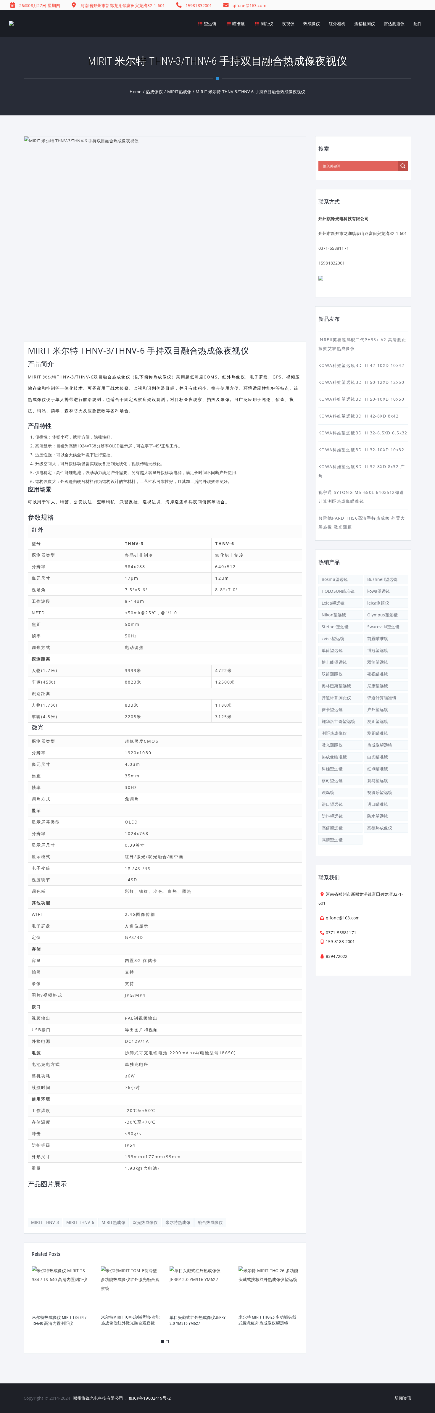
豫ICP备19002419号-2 (150, 1398)
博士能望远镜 (334, 662)
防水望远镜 (377, 816)
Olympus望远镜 (382, 615)
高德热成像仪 (379, 828)
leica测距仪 (378, 603)
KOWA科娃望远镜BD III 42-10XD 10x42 (361, 365)
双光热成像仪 (145, 1222)
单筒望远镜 (332, 650)
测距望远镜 (377, 721)
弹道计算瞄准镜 (382, 697)
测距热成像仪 (334, 733)
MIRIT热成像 (113, 1222)
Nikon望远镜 (334, 615)
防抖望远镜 (332, 816)
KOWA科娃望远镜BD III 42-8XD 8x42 (358, 416)
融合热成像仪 (210, 1222)
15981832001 (331, 263)
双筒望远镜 (377, 662)
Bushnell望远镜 (382, 579)
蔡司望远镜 (332, 780)
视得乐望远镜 (379, 792)
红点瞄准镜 (377, 768)
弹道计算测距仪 (336, 697)
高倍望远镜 (332, 828)
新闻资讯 (402, 1398)
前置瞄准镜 (377, 638)
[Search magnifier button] (403, 166)
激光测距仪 (332, 745)
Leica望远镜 (333, 603)
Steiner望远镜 (335, 626)
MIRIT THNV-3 (45, 1222)
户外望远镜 (377, 709)
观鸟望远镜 (377, 780)
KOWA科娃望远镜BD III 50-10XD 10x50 (361, 399)
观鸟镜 (328, 792)
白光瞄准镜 (377, 757)
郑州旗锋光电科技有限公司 (98, 1398)
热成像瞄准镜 (334, 757)
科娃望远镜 (332, 768)
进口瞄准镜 (377, 804)
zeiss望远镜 (333, 638)
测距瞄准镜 (377, 733)
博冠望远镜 (377, 650)
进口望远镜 (332, 804)
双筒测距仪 (332, 674)
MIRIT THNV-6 (80, 1222)
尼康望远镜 (377, 686)
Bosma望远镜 (335, 579)
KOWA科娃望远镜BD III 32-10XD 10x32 (361, 449)
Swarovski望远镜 (383, 626)
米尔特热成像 (178, 1222)
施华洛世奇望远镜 (338, 721)
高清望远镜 (332, 839)
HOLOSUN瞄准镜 (338, 591)
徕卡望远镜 (332, 709)
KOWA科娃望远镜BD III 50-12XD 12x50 (361, 382)
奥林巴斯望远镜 (336, 686)
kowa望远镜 (378, 591)
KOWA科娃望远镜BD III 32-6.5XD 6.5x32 (362, 433)
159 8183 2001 (340, 941)
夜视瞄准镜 (377, 674)
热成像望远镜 (379, 745)
